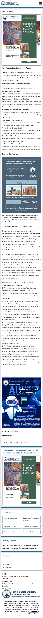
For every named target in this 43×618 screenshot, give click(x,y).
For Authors (6, 564)
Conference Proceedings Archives (31, 519)
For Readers (6, 561)
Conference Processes (30, 526)
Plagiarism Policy (28, 532)
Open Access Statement (11, 532)
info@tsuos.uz (6, 588)
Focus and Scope (9, 526)
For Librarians (7, 567)
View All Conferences (17, 443)
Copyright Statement (10, 518)
